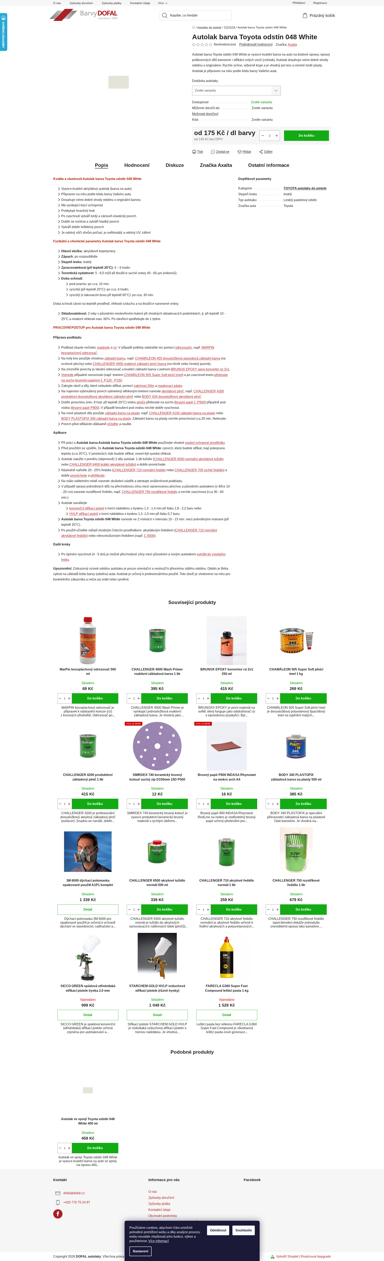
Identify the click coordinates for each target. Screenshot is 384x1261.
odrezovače (183, 347)
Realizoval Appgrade (316, 1256)
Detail (87, 909)
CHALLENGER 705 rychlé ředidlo (199, 470)
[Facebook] (57, 1214)
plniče (141, 402)
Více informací (158, 1241)
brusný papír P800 (85, 407)
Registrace (320, 2)
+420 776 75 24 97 (76, 1202)
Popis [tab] (101, 165)
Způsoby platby (111, 3)
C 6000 (149, 535)
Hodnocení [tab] (137, 165)
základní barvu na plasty (122, 413)
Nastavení (140, 1251)
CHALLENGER (130, 364)
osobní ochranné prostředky (205, 442)
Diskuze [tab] (175, 165)
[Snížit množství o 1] (263, 136)
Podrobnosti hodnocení (256, 44)
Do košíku (306, 135)
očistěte (112, 424)
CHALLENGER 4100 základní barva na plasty (182, 413)
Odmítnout (218, 1230)
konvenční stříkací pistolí (86, 508)
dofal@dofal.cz (74, 1193)
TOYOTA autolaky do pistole (305, 188)
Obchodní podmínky (162, 1216)
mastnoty (103, 347)
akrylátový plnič (173, 391)
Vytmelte (67, 375)
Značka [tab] (216, 165)
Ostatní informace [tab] (268, 165)
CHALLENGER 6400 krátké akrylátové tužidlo (102, 464)
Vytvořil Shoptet (287, 1256)
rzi (115, 347)
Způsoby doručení (81, 3)
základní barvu (114, 358)
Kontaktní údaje (140, 3)
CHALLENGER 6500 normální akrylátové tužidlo (189, 459)
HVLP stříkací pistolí (83, 513)
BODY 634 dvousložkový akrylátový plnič (171, 396)
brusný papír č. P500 (190, 402)
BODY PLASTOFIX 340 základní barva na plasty (96, 418)
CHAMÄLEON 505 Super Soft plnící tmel (153, 375)
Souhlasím (243, 1230)
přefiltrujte (98, 475)
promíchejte (78, 475)
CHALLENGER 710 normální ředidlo (139, 470)
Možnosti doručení (205, 114)
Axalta (292, 44)
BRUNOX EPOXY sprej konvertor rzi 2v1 (200, 369)
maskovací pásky (170, 385)
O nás (57, 3)
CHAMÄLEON (177, 358)
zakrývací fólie (144, 385)
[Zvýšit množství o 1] (277, 136)
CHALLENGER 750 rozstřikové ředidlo (149, 492)
